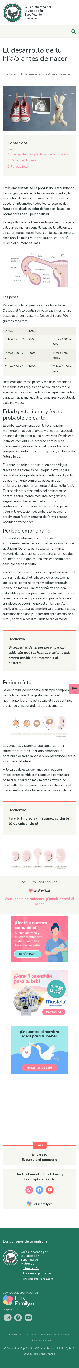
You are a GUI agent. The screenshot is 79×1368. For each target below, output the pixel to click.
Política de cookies (39, 1340)
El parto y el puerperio (39, 1160)
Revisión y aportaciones (38, 1273)
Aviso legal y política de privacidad (48, 1334)
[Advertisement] (39, 1112)
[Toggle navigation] (8, 32)
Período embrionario (24, 160)
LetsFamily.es (14, 1334)
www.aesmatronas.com (38, 1278)
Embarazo (12, 74)
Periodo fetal (19, 166)
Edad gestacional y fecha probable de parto (39, 154)
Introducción (31, 1268)
